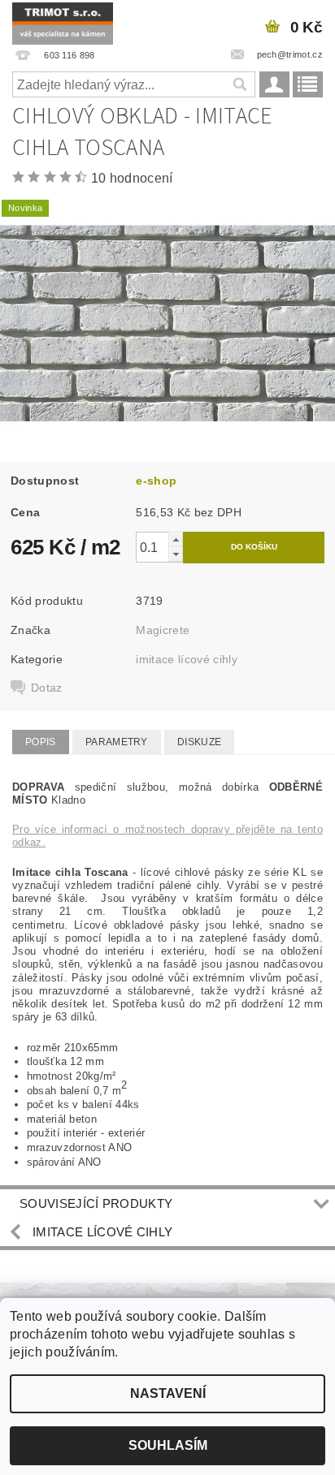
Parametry (116, 742)
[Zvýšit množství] (175, 539)
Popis (40, 742)
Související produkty (96, 1203)
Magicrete (162, 629)
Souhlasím (167, 1445)
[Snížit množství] (175, 554)
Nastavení (168, 1393)
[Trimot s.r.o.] (62, 21)
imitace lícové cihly (186, 659)
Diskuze (199, 742)
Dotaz (47, 687)
